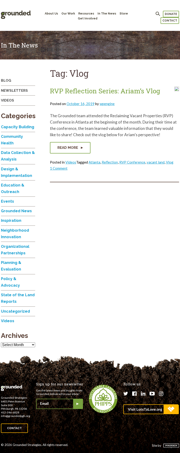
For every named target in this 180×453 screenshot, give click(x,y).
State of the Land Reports (18, 298)
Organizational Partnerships (15, 249)
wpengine (107, 104)
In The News (107, 13)
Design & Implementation (16, 172)
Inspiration (11, 220)
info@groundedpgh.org (15, 416)
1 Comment (59, 168)
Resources (86, 13)
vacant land (156, 162)
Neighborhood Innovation (15, 233)
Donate (171, 14)
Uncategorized (15, 311)
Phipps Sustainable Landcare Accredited (103, 399)
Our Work (68, 13)
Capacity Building (17, 127)
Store (124, 13)
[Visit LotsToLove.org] (150, 409)
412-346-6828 (10, 412)
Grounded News (16, 211)
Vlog (169, 162)
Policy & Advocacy (10, 282)
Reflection (110, 162)
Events (7, 201)
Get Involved (88, 18)
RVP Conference (132, 162)
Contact (169, 20)
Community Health (12, 139)
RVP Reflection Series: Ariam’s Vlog (105, 91)
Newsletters (14, 90)
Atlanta (94, 162)
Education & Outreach (12, 188)
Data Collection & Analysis (18, 155)
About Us (51, 13)
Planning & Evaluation (11, 265)
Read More (68, 148)
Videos (70, 162)
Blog (6, 80)
